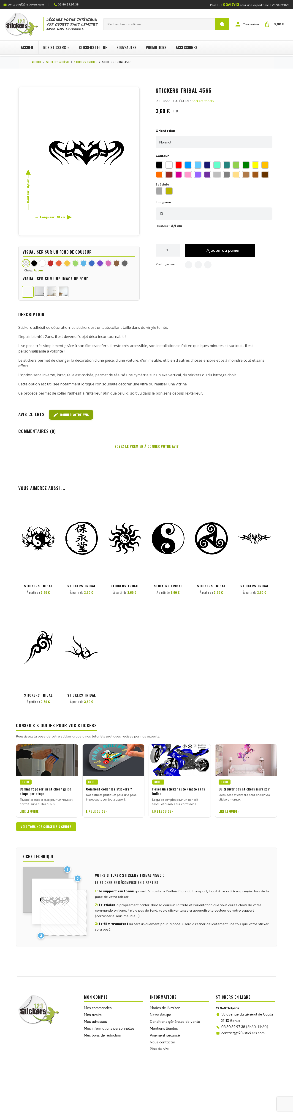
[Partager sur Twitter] (198, 264)
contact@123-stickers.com (26, 4)
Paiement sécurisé (165, 1035)
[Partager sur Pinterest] (208, 264)
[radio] (159, 165)
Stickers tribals (203, 101)
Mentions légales (164, 1028)
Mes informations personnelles (109, 1028)
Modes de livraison (165, 1007)
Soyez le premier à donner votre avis (146, 446)
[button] (220, 250)
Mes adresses (95, 1021)
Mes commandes (98, 1007)
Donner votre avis (71, 414)
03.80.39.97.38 (68, 4)
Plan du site (159, 1049)
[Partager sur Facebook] (188, 264)
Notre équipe (160, 1014)
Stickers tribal (38, 585)
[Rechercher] (222, 24)
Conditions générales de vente (175, 1021)
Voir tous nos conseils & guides (46, 826)
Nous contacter (162, 1042)
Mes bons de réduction (102, 1035)
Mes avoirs (93, 1014)
